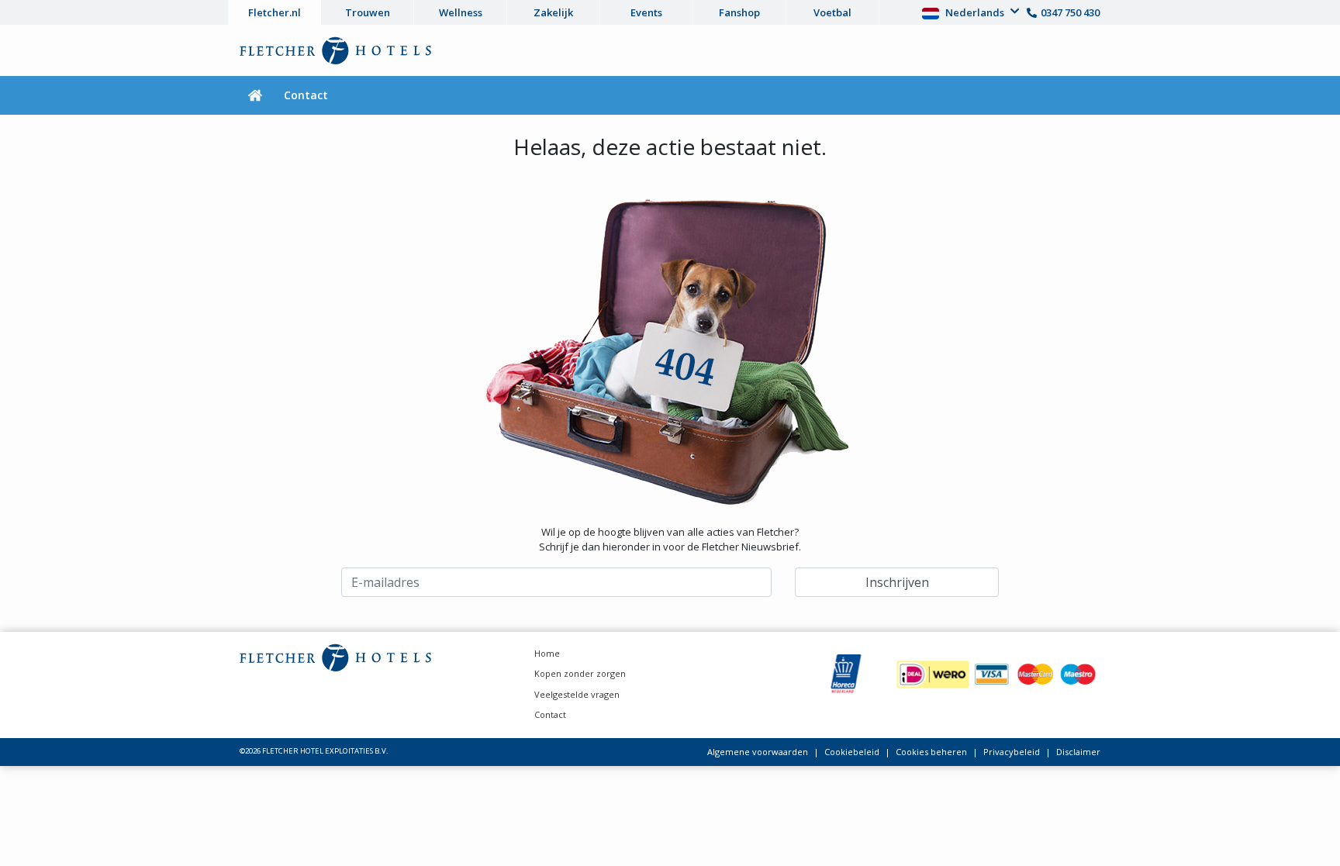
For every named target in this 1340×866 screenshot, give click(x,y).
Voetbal (832, 12)
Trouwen (367, 12)
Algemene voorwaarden (757, 751)
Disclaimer (1078, 751)
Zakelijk (553, 12)
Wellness (460, 12)
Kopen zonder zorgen (580, 673)
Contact (306, 95)
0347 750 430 (1070, 12)
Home (547, 653)
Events (646, 12)
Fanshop (739, 12)
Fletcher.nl (274, 12)
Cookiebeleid (851, 751)
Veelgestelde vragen (577, 694)
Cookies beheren (931, 751)
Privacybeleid (1011, 751)
